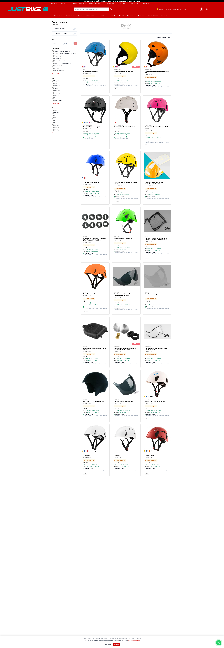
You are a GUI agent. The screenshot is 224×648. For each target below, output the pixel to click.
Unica (56, 127)
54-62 (56, 130)
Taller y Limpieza (90, 15)
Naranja (57, 98)
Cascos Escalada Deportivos (63, 63)
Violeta (57, 93)
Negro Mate (58, 100)
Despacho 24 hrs (181, 9)
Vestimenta (112, 15)
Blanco (57, 85)
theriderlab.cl (63, 3)
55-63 (57, 113)
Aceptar (116, 644)
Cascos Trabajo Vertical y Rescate (65, 53)
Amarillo (57, 90)
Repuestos (102, 15)
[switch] (74, 29)
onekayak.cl (53, 3)
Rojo (56, 83)
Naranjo (57, 95)
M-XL (56, 122)
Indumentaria (152, 15)
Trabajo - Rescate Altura (62, 51)
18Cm (56, 125)
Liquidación (162, 9)
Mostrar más (55, 73)
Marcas (174, 9)
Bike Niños (79, 15)
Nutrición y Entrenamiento (126, 15)
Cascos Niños (59, 70)
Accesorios (141, 15)
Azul (56, 88)
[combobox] (168, 37)
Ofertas (168, 9)
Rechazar (108, 644)
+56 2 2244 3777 (135, 3)
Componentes (58, 15)
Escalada (57, 58)
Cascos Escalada (60, 61)
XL (55, 120)
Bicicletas (69, 15)
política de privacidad (134, 640)
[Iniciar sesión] (201, 9)
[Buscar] (111, 9)
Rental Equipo (164, 15)
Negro (56, 81)
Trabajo (57, 56)
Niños (56, 68)
